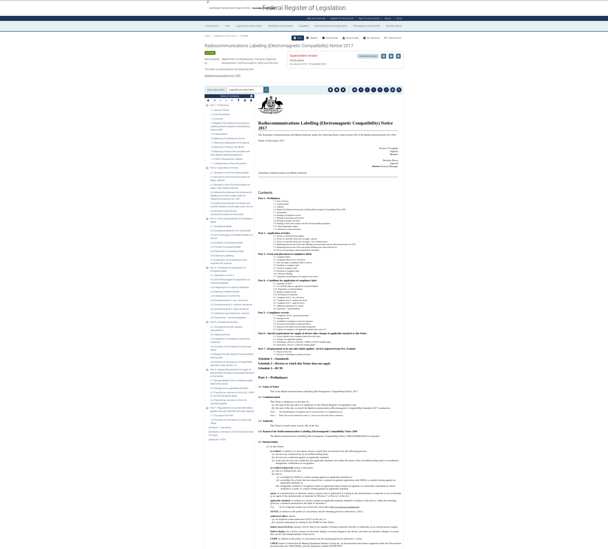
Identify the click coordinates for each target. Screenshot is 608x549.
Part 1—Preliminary (219, 105)
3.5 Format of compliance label (225, 247)
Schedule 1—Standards (220, 427)
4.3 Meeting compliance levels (224, 291)
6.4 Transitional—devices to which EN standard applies (228, 402)
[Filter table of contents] (238, 100)
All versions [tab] (373, 37)
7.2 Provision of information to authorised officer (230, 422)
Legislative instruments (249, 25)
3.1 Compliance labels (221, 226)
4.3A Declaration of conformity (225, 296)
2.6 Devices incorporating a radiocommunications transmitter (227, 213)
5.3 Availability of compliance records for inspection (230, 340)
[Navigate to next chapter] (380, 89)
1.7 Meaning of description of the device (229, 142)
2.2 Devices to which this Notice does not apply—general (230, 179)
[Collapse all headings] (251, 100)
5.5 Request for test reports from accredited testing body (231, 356)
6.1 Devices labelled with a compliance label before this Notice (231, 382)
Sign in (369, 18)
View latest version (368, 56)
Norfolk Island (394, 25)
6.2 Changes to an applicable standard (229, 388)
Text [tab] (299, 37)
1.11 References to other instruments (228, 163)
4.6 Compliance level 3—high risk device (229, 309)
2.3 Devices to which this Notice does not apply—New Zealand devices (230, 186)
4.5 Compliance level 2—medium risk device (231, 304)
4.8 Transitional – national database (228, 317)
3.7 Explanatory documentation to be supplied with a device (228, 262)
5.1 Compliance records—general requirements (226, 329)
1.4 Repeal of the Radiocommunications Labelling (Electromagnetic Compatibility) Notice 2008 (230, 126)
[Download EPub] (330, 89)
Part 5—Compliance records (223, 322)
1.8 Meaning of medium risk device (227, 147)
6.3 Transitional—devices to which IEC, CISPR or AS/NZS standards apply (232, 394)
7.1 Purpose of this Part (222, 415)
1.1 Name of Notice (219, 110)
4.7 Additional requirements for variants (229, 313)
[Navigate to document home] (354, 89)
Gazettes (304, 25)
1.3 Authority (216, 119)
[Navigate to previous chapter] (361, 89)
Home (207, 36)
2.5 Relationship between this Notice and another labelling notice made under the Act (231, 205)
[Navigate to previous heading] (221, 100)
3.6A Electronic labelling (222, 255)
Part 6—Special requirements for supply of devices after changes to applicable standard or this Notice (232, 372)
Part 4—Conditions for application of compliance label (228, 269)
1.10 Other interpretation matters (226, 159)
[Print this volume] (392, 89)
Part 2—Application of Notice (224, 167)
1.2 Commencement (220, 114)
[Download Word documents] (343, 89)
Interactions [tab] (394, 37)
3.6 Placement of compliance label (227, 251)
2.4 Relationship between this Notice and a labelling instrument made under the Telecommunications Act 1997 (231, 195)
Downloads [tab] (352, 37)
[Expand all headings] (245, 100)
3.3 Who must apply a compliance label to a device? (231, 236)
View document (215, 89)
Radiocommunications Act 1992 (223, 75)
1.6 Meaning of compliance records (227, 138)
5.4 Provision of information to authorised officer (230, 348)
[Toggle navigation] (251, 96)
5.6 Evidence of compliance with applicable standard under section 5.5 (231, 364)
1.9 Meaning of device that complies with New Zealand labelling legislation (230, 153)
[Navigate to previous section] (367, 89)
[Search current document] (399, 89)
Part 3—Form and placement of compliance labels (231, 220)
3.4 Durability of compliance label (226, 242)
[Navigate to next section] (373, 89)
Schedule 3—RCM (217, 439)
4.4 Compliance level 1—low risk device (229, 300)
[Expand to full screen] (386, 89)
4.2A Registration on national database (229, 287)
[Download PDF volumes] (336, 89)
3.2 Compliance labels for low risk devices (230, 230)
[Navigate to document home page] (208, 100)
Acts (227, 25)
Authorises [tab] (332, 37)
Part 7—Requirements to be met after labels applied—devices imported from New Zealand (232, 409)
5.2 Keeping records (220, 334)
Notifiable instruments (280, 25)
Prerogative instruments (366, 25)
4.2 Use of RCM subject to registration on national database (230, 281)
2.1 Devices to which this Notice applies (229, 172)
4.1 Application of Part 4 (222, 275)
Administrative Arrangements (331, 25)
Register (342, 18)
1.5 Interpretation (219, 134)
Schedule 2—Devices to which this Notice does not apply (231, 433)
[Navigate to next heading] (226, 100)
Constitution (212, 25)
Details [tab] (314, 37)
